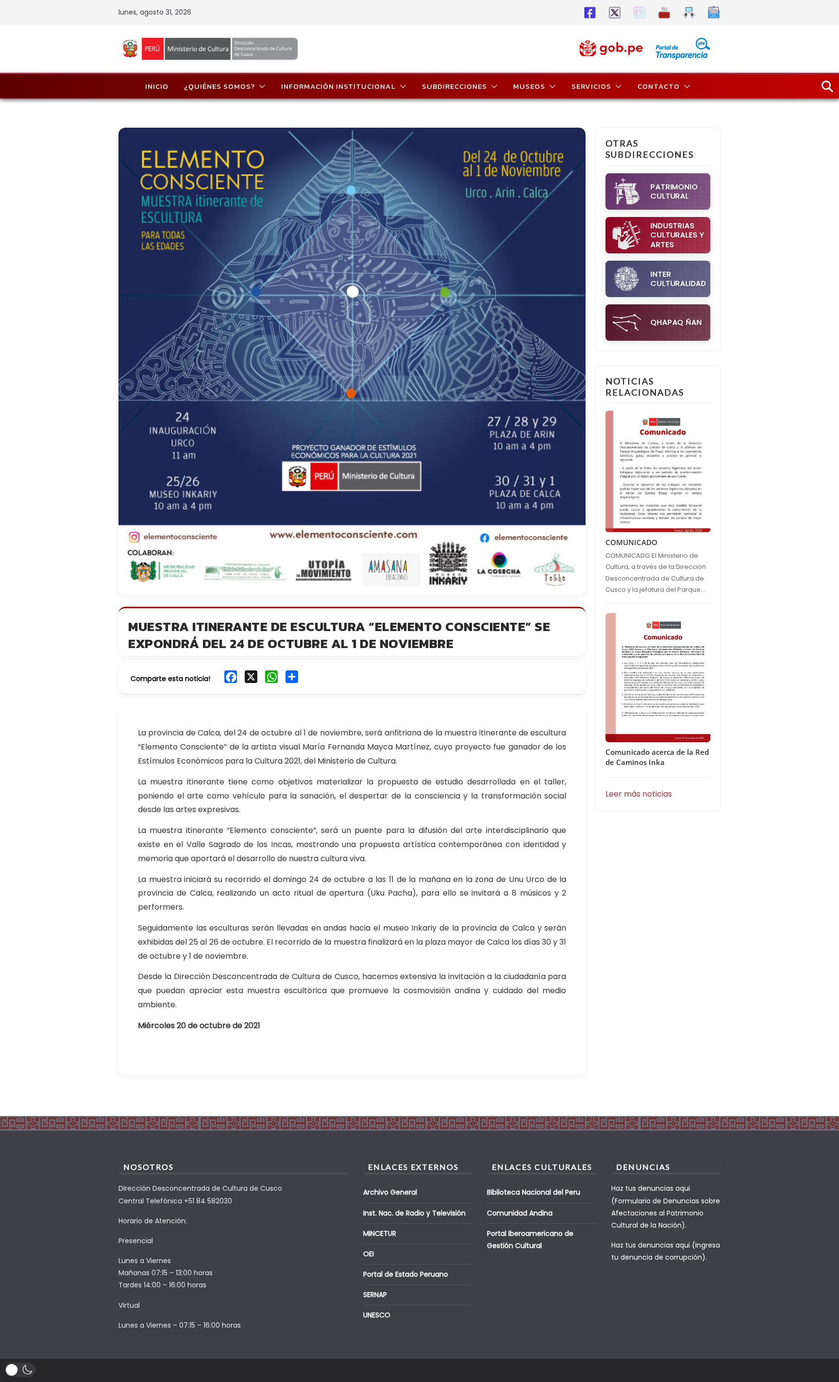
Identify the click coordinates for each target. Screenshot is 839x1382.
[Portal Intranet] (687, 12)
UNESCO (376, 1315)
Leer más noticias (638, 793)
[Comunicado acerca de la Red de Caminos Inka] (657, 677)
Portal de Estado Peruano (405, 1274)
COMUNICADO (631, 542)
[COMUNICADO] (657, 472)
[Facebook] (588, 12)
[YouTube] (662, 12)
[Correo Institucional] (712, 12)
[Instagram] (637, 12)
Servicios (591, 86)
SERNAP (375, 1294)
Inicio (156, 86)
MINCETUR (379, 1233)
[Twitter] (612, 12)
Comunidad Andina (520, 1213)
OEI (368, 1254)
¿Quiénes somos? (219, 86)
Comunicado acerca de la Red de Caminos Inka (657, 757)
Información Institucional (338, 86)
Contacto (659, 86)
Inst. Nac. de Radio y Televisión (414, 1213)
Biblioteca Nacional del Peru (533, 1192)
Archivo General (390, 1192)
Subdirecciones (454, 86)
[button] (260, 86)
